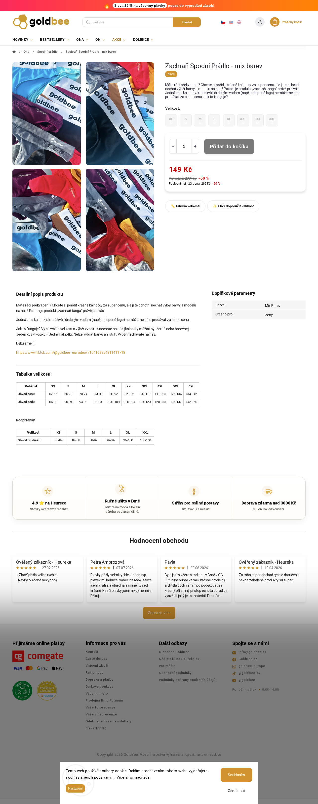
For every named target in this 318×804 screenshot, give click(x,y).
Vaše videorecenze (101, 714)
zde (146, 777)
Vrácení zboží (97, 665)
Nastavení (75, 788)
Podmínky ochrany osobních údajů (187, 680)
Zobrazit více (159, 612)
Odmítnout (236, 791)
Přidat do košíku (229, 146)
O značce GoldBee (174, 652)
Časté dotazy (96, 658)
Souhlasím (236, 775)
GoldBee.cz (247, 659)
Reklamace (95, 672)
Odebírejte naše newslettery (109, 721)
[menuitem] (24, 39)
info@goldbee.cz (252, 652)
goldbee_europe (251, 666)
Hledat (187, 22)
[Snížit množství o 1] (173, 146)
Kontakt (92, 651)
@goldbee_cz (249, 673)
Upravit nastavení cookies (203, 754)
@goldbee (246, 680)
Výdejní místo (97, 693)
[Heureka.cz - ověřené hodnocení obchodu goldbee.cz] (45, 689)
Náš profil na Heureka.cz (179, 659)
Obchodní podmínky (175, 673)
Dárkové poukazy (100, 686)
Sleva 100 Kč (96, 728)
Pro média (167, 666)
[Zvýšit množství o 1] (195, 146)
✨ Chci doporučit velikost (233, 206)
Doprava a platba (100, 679)
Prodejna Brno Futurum (104, 700)
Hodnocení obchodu (159, 540)
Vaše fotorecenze (100, 707)
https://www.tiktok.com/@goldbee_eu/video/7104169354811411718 (70, 352)
